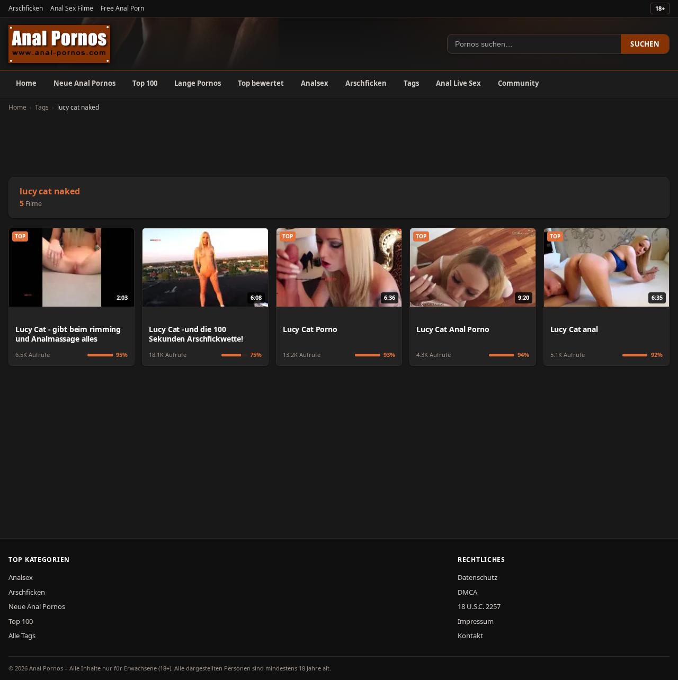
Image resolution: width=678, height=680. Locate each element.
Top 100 (144, 83)
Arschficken (25, 8)
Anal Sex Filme (71, 8)
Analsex (314, 83)
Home (26, 83)
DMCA (467, 592)
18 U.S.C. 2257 (479, 606)
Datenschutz (477, 577)
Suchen (644, 44)
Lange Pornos (197, 83)
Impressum (476, 621)
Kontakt (470, 635)
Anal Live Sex (458, 83)
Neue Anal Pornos (84, 83)
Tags (411, 83)
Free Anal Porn (122, 8)
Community (518, 83)
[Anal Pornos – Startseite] (59, 44)
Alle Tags (21, 635)
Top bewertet (261, 83)
